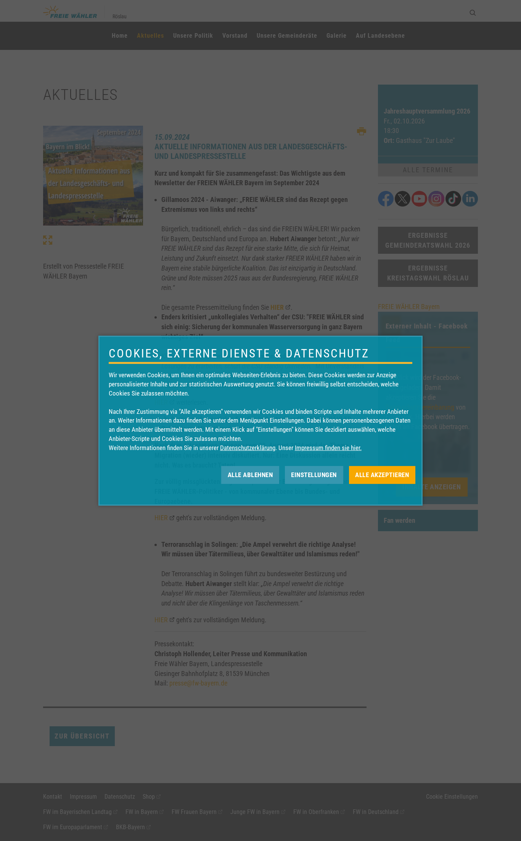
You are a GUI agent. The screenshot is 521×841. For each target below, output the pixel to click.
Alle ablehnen (250, 474)
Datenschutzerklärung (247, 448)
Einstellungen (314, 474)
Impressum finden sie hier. (328, 448)
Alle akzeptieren (382, 474)
